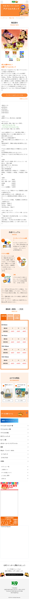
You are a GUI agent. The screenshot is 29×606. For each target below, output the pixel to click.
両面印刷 (10, 316)
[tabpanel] (14, 40)
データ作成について (6, 472)
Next (26, 393)
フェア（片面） (17, 317)
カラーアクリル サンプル (9, 125)
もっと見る (7, 400)
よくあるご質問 (5, 475)
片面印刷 (3, 316)
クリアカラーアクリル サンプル (11, 127)
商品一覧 (11, 18)
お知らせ (3, 478)
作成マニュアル (24, 98)
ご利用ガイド (4, 469)
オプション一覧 (5, 466)
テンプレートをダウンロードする (14, 95)
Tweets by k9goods (6, 526)
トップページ (4, 18)
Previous (2, 393)
